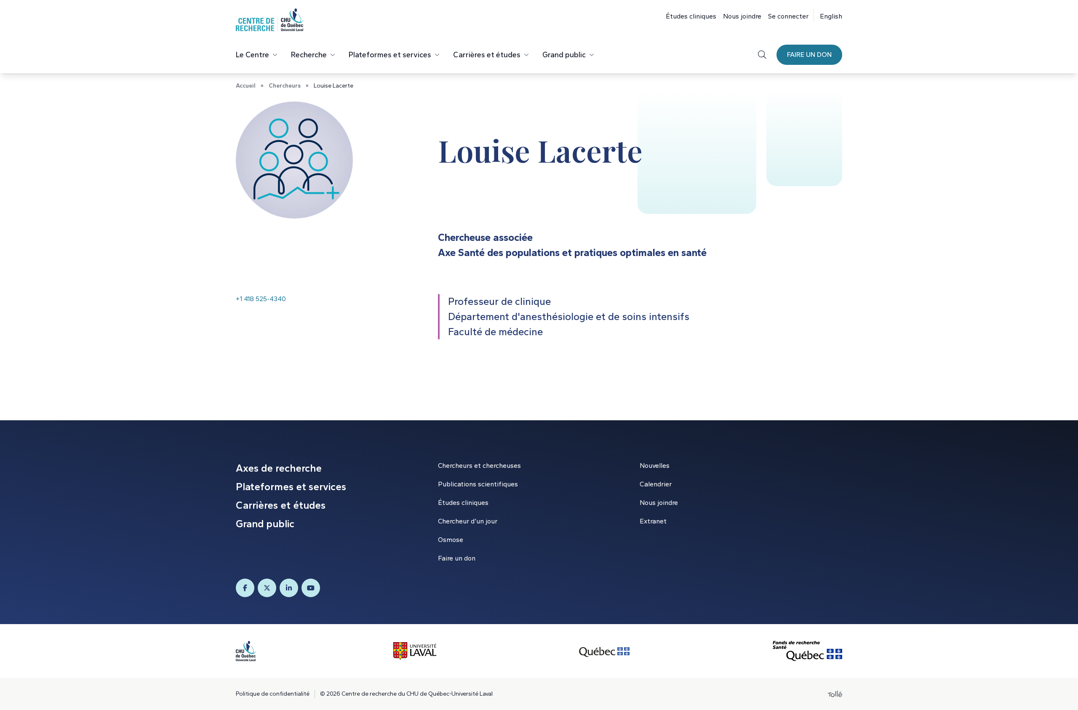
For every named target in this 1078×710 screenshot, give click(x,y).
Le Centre (252, 54)
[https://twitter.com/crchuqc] (267, 588)
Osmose (450, 540)
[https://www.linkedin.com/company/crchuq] (289, 588)
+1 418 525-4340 (261, 299)
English (831, 16)
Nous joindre (742, 16)
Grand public (564, 54)
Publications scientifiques (478, 484)
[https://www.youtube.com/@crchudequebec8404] (311, 588)
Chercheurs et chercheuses (479, 466)
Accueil (246, 85)
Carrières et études (486, 54)
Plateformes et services (390, 54)
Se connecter (788, 16)
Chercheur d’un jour (467, 521)
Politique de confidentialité (273, 693)
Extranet (653, 521)
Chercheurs (285, 85)
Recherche (309, 54)
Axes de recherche (279, 468)
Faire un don (809, 55)
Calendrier (656, 484)
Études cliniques (691, 16)
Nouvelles (655, 466)
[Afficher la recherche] (762, 54)
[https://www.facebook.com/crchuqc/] (245, 588)
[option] (828, 15)
